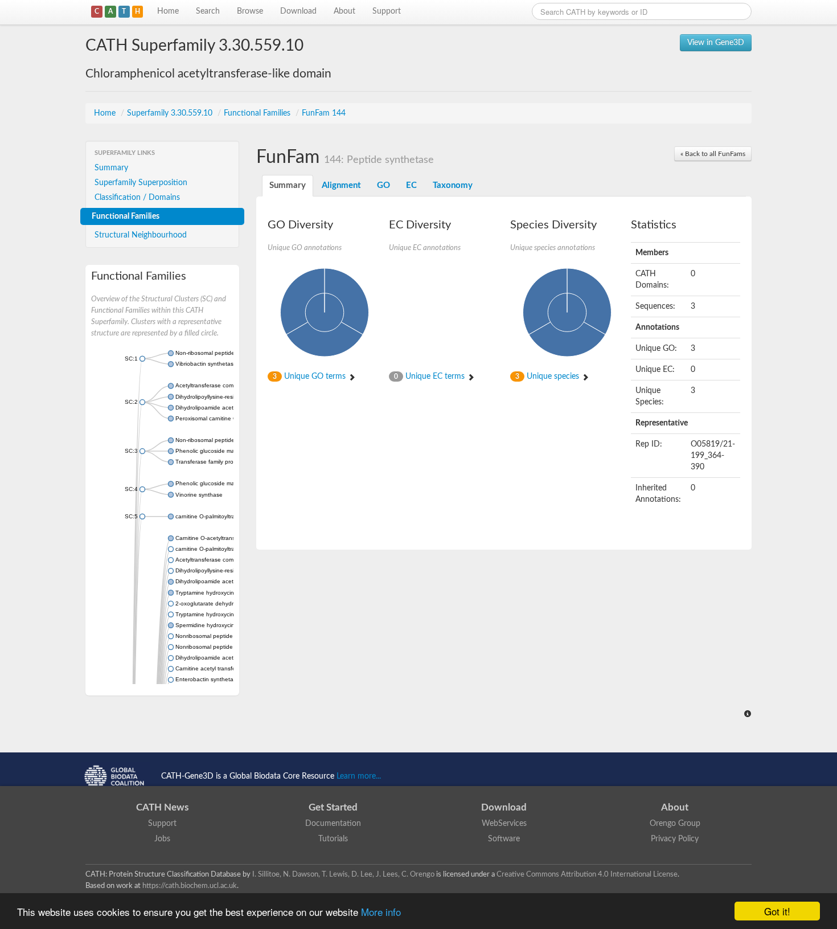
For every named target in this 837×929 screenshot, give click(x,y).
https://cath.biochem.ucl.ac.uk (189, 885)
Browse (250, 11)
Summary (111, 168)
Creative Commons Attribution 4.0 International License (587, 874)
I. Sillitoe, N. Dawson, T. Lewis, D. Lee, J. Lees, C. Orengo (343, 874)
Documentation (333, 824)
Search (208, 11)
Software (504, 839)
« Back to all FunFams (712, 153)
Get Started (333, 807)
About (344, 11)
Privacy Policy (675, 839)
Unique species (548, 376)
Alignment (341, 185)
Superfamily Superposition (141, 183)
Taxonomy (453, 185)
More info (381, 912)
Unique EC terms (430, 376)
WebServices (504, 824)
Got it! (777, 911)
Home (168, 11)
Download (298, 11)
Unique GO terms (310, 376)
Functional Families (258, 113)
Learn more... (359, 776)
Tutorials (333, 839)
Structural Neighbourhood (141, 235)
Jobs (162, 839)
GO (383, 185)
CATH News (162, 807)
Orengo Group (675, 824)
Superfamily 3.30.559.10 (171, 113)
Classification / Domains (137, 198)
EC (411, 185)
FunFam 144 (324, 113)
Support (386, 11)
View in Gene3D (715, 43)
